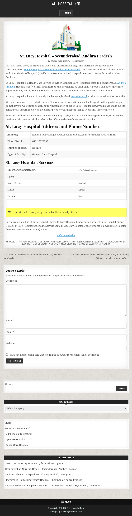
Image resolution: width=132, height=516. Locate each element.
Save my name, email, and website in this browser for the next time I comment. (54, 354)
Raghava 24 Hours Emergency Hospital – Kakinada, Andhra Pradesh (43, 480)
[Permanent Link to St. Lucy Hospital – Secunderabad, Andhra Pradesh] (66, 36)
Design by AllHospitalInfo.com (66, 511)
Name (10, 320)
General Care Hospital (61, 61)
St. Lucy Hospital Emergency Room (107, 241)
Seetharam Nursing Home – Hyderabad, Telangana (34, 463)
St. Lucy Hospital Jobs (75, 243)
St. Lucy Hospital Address (27, 241)
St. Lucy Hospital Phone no (98, 243)
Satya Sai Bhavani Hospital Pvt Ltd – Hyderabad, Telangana (38, 474)
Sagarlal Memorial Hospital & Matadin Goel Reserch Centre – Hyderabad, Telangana (52, 485)
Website (10, 343)
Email (10, 332)
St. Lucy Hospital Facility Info (51, 243)
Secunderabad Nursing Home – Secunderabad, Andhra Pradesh (41, 469)
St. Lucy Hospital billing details (54, 241)
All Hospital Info (66, 3)
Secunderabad (77, 61)
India (8, 423)
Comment (12, 280)
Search (9, 384)
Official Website (66, 235)
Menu (68, 13)
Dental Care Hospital (16, 445)
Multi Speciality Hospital (18, 434)
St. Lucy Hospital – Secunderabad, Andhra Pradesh (66, 55)
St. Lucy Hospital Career (80, 241)
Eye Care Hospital (15, 439)
